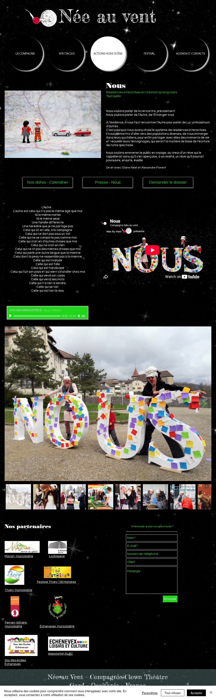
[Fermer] (210, 693)
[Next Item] (204, 404)
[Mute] (79, 316)
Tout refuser (173, 693)
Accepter (196, 693)
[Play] (11, 316)
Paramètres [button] (150, 693)
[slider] (84, 316)
